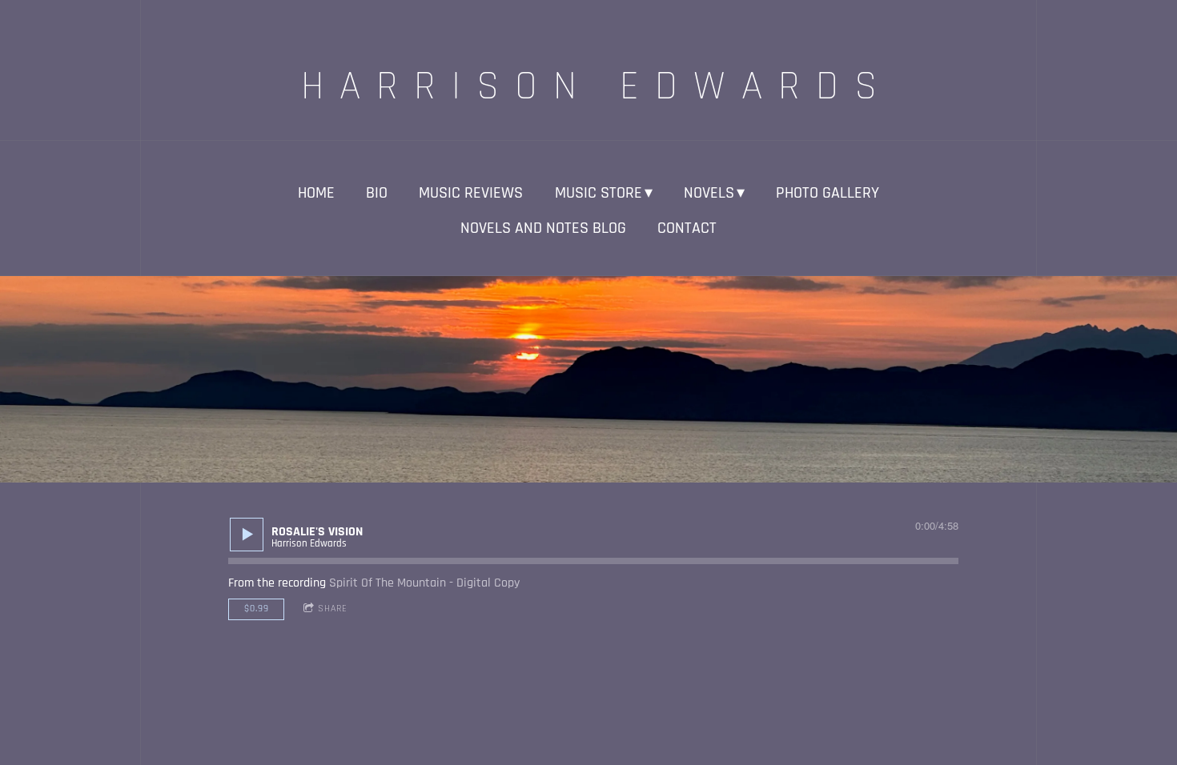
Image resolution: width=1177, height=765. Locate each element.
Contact (687, 228)
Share (332, 609)
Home (316, 192)
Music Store (598, 192)
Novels (709, 192)
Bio (377, 192)
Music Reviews (471, 192)
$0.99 (256, 609)
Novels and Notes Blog (543, 228)
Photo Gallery (827, 192)
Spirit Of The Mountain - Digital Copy (424, 583)
